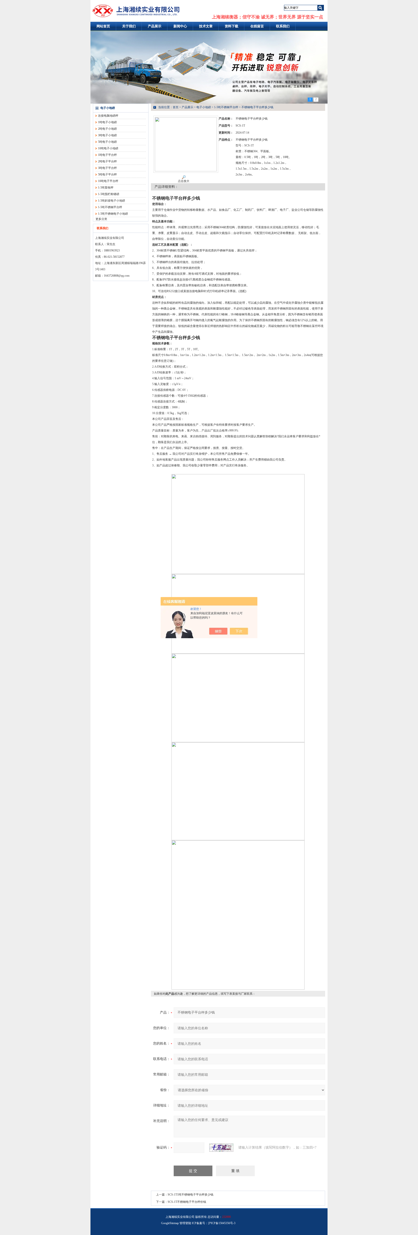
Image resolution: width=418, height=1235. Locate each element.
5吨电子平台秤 (107, 174)
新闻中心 (180, 26)
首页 (176, 107)
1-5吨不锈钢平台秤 (110, 207)
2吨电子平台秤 (107, 161)
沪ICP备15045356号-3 (221, 1223)
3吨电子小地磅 (107, 135)
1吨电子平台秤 (107, 155)
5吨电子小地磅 (107, 142)
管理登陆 (185, 1223)
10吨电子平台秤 (108, 181)
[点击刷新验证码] (221, 1148)
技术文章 (206, 26)
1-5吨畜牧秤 (105, 187)
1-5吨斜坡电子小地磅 (111, 200)
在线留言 (257, 26)
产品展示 (154, 26)
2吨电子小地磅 (107, 128)
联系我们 (283, 26)
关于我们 (129, 26)
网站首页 (103, 26)
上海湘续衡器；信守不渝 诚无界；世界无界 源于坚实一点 (267, 17)
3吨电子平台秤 (107, 168)
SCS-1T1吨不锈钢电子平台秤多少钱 (190, 1194)
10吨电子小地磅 (108, 148)
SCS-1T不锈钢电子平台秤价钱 (187, 1202)
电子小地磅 (107, 108)
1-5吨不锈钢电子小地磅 (113, 213)
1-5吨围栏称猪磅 (108, 194)
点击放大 (183, 181)
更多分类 (101, 219)
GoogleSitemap (170, 1223)
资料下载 (231, 26)
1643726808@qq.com (116, 275)
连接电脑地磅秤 (108, 115)
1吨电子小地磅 (107, 122)
